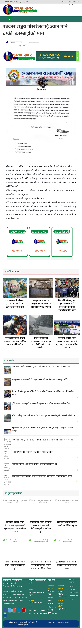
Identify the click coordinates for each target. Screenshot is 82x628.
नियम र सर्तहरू (74, 593)
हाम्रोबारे (72, 589)
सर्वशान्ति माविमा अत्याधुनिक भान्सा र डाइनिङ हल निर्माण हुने (34, 464)
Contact (71, 4)
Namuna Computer (64, 622)
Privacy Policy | (74, 2)
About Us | (65, 2)
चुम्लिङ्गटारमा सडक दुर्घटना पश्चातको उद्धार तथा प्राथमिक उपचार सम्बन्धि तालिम (15, 341)
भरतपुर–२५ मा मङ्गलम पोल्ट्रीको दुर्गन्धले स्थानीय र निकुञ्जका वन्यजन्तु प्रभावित (41, 304)
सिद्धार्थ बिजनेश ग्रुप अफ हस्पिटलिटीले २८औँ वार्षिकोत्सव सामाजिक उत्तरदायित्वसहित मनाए (67, 305)
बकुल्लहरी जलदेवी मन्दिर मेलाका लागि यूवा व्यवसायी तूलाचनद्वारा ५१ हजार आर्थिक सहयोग (67, 342)
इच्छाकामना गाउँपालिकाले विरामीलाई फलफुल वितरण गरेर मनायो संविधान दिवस (42, 476)
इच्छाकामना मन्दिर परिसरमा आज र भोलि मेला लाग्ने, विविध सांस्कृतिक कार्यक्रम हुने (42, 440)
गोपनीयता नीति (74, 596)
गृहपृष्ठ (72, 586)
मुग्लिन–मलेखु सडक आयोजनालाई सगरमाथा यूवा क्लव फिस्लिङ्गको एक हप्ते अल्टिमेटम (41, 342)
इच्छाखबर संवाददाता (15, 42)
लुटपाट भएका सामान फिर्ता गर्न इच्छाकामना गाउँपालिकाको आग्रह (67, 565)
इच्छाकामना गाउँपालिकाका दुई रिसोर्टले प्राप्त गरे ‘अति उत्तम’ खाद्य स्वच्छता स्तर (15, 304)
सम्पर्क (71, 599)
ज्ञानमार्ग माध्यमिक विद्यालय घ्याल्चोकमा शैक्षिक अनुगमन (32, 452)
